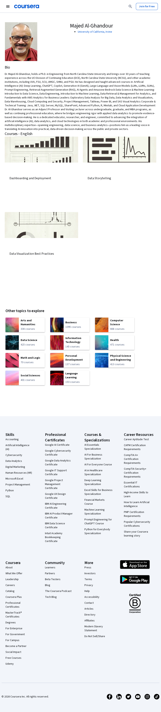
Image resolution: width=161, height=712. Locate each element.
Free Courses (13, 658)
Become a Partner (16, 646)
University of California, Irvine (95, 32)
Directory (89, 615)
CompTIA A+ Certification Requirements (132, 459)
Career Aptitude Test (136, 439)
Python (9, 490)
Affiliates (89, 621)
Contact (89, 603)
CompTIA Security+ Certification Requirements (135, 473)
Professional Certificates (12, 605)
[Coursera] (26, 6)
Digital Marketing (15, 467)
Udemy (9, 664)
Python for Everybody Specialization (97, 531)
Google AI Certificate (57, 445)
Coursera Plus (13, 597)
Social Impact (13, 652)
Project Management (17, 485)
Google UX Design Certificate (55, 496)
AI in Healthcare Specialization (93, 472)
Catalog (10, 591)
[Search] (130, 6)
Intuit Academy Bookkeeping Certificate (53, 537)
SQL (7, 496)
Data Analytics (13, 461)
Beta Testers (52, 579)
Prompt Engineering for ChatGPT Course (98, 522)
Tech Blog (51, 597)
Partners (50, 573)
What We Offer (13, 573)
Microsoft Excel (14, 479)
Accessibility (91, 597)
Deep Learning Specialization (92, 482)
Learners (50, 568)
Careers (10, 585)
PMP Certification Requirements (134, 514)
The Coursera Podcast (58, 591)
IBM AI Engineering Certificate (55, 506)
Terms (88, 579)
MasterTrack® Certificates (13, 615)
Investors (90, 573)
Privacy (88, 585)
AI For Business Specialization (93, 457)
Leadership (12, 579)
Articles (88, 609)
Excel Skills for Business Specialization (98, 492)
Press (87, 568)
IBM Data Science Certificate (55, 525)
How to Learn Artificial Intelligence (136, 504)
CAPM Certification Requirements (135, 447)
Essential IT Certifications (132, 485)
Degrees (10, 623)
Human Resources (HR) (18, 473)
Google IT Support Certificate (56, 472)
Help (87, 591)
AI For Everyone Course (98, 465)
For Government (15, 634)
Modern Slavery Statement (93, 628)
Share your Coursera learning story (136, 534)
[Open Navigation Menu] (8, 6)
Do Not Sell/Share (94, 636)
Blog (47, 585)
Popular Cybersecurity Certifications (137, 524)
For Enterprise (13, 628)
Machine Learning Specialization (94, 512)
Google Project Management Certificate (54, 484)
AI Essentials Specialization (92, 447)
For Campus (12, 640)
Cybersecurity (13, 455)
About (9, 568)
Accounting (12, 439)
